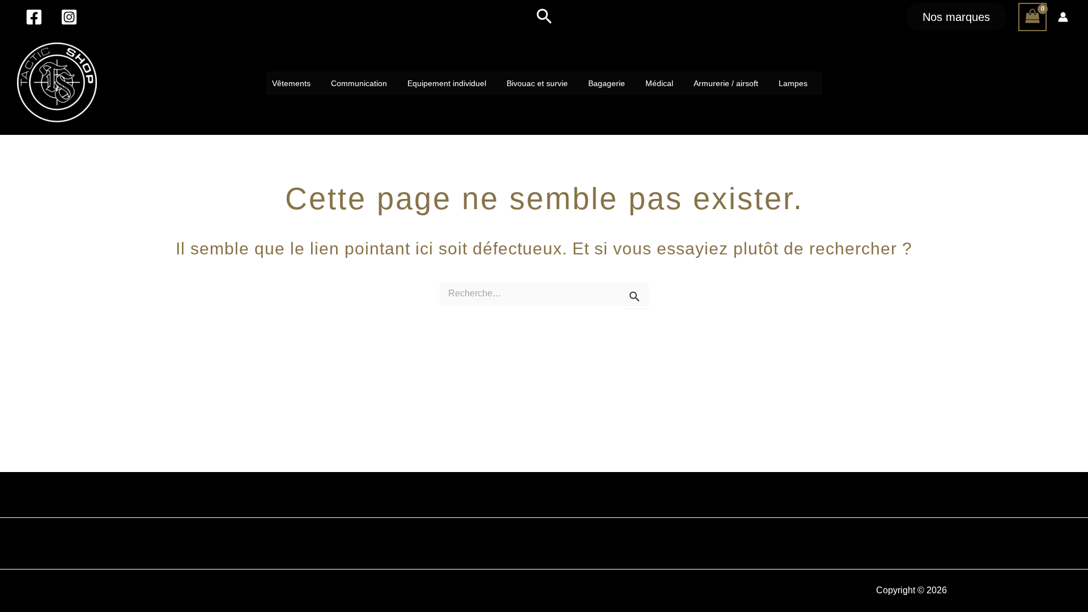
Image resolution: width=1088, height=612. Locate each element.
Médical (659, 83)
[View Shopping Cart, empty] (1032, 17)
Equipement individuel (446, 83)
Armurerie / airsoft (726, 83)
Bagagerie (606, 83)
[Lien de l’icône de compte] (1063, 17)
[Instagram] (69, 17)
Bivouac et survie (537, 83)
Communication (359, 83)
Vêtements (291, 83)
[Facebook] (34, 17)
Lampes (793, 83)
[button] (544, 17)
